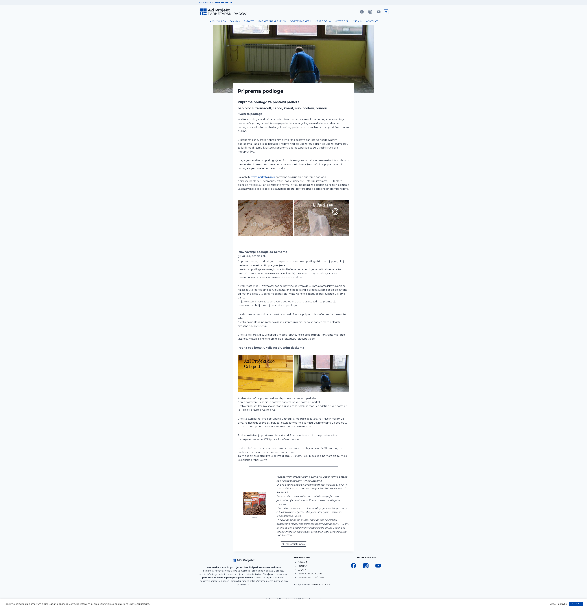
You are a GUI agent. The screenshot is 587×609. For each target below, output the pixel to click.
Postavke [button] (561, 604)
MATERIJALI (341, 21)
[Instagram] (370, 11)
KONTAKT (372, 21)
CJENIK (357, 21)
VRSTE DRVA (323, 21)
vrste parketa (259, 177)
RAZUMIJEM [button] (576, 604)
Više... (553, 604)
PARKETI (249, 21)
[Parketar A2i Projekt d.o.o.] (224, 11)
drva (272, 177)
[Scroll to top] (579, 597)
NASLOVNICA (217, 21)
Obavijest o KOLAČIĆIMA (311, 577)
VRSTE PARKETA (300, 21)
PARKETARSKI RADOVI (272, 21)
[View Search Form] (386, 11)
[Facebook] (361, 11)
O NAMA (235, 21)
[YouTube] (378, 11)
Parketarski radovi (320, 584)
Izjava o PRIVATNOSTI (310, 573)
